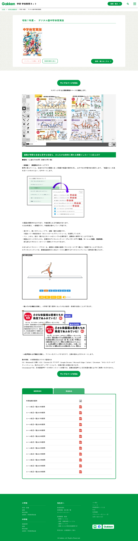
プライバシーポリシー (99, 514)
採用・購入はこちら (102, 61)
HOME (3, 9)
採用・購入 (114, 4)
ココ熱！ (95, 502)
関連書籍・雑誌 (62, 516)
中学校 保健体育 (12, 9)
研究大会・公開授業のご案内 (66, 530)
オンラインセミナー (63, 512)
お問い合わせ (96, 517)
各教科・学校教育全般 (29, 515)
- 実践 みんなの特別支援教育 (66, 526)
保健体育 (25, 524)
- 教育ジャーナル (62, 519)
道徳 (23, 510)
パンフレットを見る (30, 61)
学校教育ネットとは (98, 507)
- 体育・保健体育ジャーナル (66, 521)
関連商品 (69, 391)
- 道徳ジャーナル (62, 524)
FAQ (93, 510)
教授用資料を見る (50, 61)
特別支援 (25, 512)
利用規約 (95, 512)
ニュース (95, 505)
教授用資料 (37, 391)
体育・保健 (25, 508)
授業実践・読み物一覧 (64, 510)
